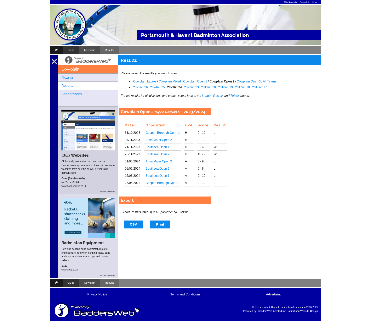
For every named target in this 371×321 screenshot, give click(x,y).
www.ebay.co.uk (69, 269)
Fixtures (67, 77)
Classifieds (110, 192)
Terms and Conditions (185, 294)
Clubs (70, 49)
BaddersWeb (265, 311)
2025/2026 (140, 87)
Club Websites (75, 155)
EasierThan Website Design (302, 311)
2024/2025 (157, 87)
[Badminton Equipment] (88, 237)
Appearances (71, 94)
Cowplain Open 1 (195, 81)
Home (314, 2)
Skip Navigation (291, 2)
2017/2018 (242, 87)
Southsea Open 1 (157, 147)
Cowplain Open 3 (249, 81)
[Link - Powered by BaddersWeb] (88, 63)
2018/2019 (225, 87)
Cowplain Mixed (170, 81)
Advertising (274, 294)
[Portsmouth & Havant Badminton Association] (70, 39)
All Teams (269, 81)
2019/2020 (208, 87)
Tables (235, 95)
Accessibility (305, 2)
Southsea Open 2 (157, 154)
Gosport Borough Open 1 (163, 132)
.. (62, 102)
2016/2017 (259, 87)
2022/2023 (191, 87)
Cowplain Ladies (144, 81)
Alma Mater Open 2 (159, 140)
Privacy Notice (97, 294)
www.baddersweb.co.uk (73, 186)
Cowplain (89, 49)
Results (109, 49)
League (207, 95)
